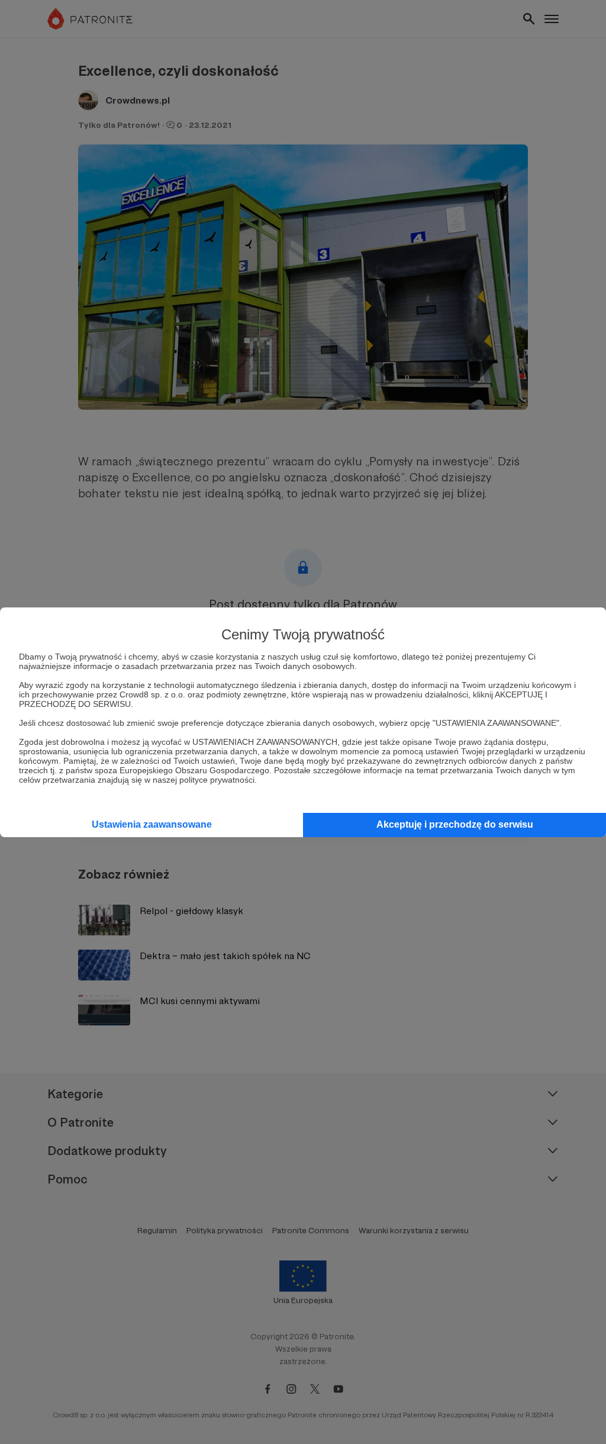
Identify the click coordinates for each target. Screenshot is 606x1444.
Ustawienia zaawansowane (152, 824)
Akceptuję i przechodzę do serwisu (454, 824)
